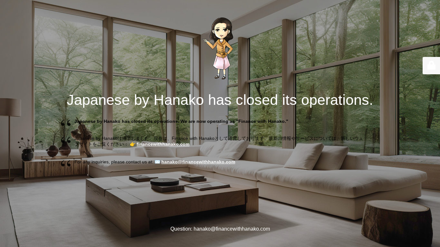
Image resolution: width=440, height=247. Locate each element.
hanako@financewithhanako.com (198, 161)
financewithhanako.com (163, 144)
